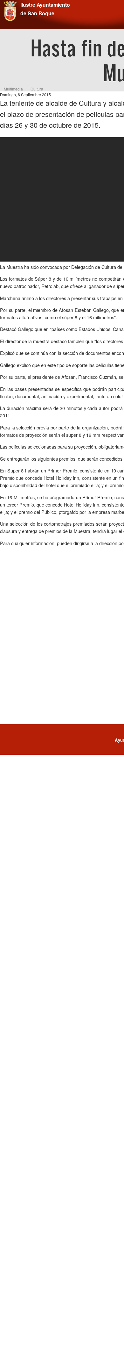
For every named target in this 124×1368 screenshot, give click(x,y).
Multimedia (13, 88)
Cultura (37, 88)
